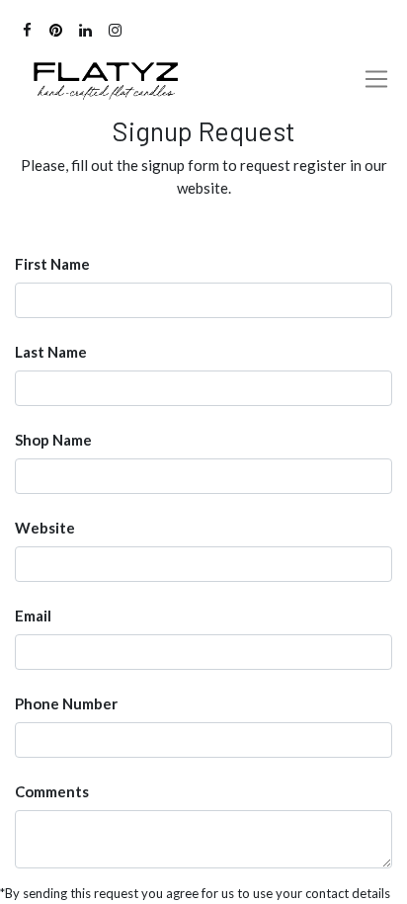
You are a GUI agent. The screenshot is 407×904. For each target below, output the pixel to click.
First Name (52, 264)
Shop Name (53, 440)
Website (45, 527)
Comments (52, 791)
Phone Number (66, 703)
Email (33, 615)
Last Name (51, 352)
